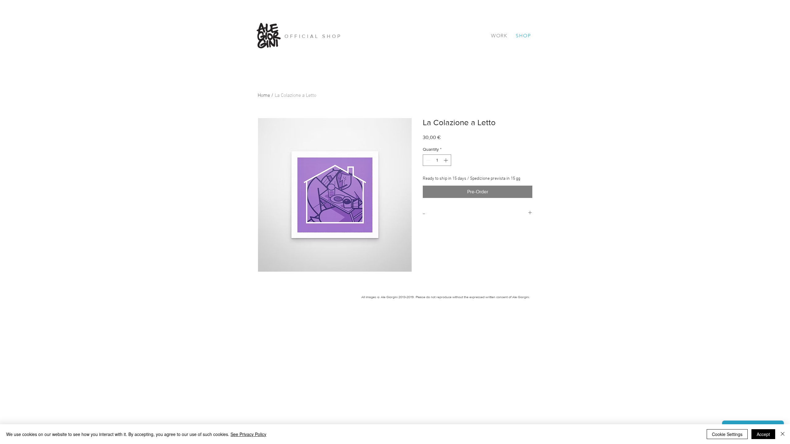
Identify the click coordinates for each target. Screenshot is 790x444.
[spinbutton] (437, 160)
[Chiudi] (782, 434)
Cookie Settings (727, 434)
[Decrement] (427, 160)
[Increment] (446, 160)
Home (264, 95)
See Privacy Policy (248, 434)
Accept (763, 434)
